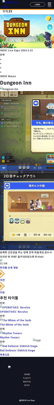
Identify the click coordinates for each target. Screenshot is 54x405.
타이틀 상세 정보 (9, 267)
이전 (2, 280)
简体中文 (27, 381)
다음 (2, 292)
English (27, 378)
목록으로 (4, 354)
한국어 (27, 385)
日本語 (27, 374)
